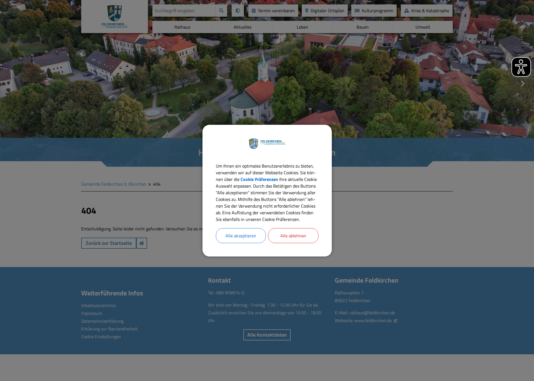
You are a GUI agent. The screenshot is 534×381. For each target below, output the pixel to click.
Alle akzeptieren (241, 235)
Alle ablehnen (293, 235)
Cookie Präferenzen (259, 179)
